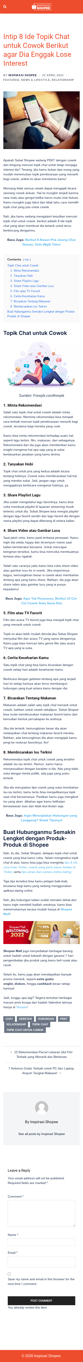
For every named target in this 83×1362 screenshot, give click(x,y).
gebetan (25, 1018)
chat (9, 1018)
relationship (16, 1024)
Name (13, 1235)
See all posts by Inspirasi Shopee (41, 1134)
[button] (5, 7)
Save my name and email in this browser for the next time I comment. (41, 1281)
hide (27, 259)
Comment (15, 1196)
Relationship (63, 80)
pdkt (64, 1018)
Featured (11, 80)
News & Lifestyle (35, 80)
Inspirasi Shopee (22, 75)
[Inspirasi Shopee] (41, 6)
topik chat (40, 1024)
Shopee (21, 1007)
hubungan (46, 1018)
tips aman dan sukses (46, 872)
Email (12, 1252)
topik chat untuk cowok (25, 1030)
